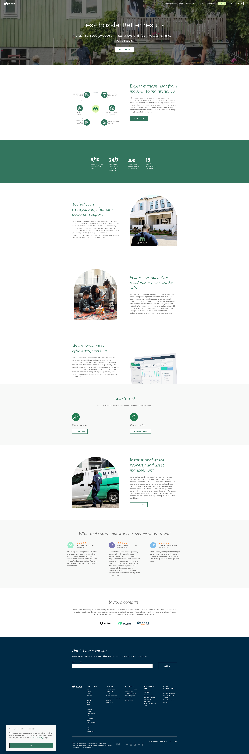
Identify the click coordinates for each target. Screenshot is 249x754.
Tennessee (90, 725)
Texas (88, 727)
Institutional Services (169, 693)
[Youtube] (127, 744)
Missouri (89, 709)
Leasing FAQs (129, 700)
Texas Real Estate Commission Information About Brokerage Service (92, 746)
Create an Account (130, 693)
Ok (31, 745)
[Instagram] (135, 745)
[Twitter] (139, 744)
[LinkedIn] (131, 745)
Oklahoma (90, 718)
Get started (236, 4)
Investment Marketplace (113, 698)
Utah (88, 729)
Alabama (89, 689)
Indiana (89, 705)
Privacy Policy (173, 741)
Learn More (139, 505)
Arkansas (89, 693)
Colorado (89, 698)
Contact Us (166, 698)
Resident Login (129, 691)
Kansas (89, 707)
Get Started (124, 49)
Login (222, 4)
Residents (169, 4)
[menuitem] (169, 3)
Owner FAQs (109, 702)
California (89, 696)
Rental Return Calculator (148, 692)
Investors (179, 4)
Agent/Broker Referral (169, 695)
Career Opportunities (169, 700)
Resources (190, 4)
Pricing (108, 693)
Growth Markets (148, 695)
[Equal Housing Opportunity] (118, 744)
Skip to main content (1, 8)
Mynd (6, 3)
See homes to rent (140, 431)
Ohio (88, 716)
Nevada (89, 711)
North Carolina (91, 713)
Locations (211, 4)
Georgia (89, 702)
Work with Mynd (110, 689)
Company (200, 4)
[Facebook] (143, 745)
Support (165, 702)
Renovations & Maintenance (148, 700)
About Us (165, 691)
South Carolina (91, 722)
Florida (89, 700)
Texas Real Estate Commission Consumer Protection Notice (89, 744)
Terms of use (163, 741)
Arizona (89, 691)
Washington (90, 731)
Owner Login (109, 700)
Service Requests (130, 696)
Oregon (89, 720)
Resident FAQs (129, 698)
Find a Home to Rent (131, 689)
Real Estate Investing (150, 697)
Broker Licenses (153, 741)
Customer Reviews (111, 696)
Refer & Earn (109, 691)
